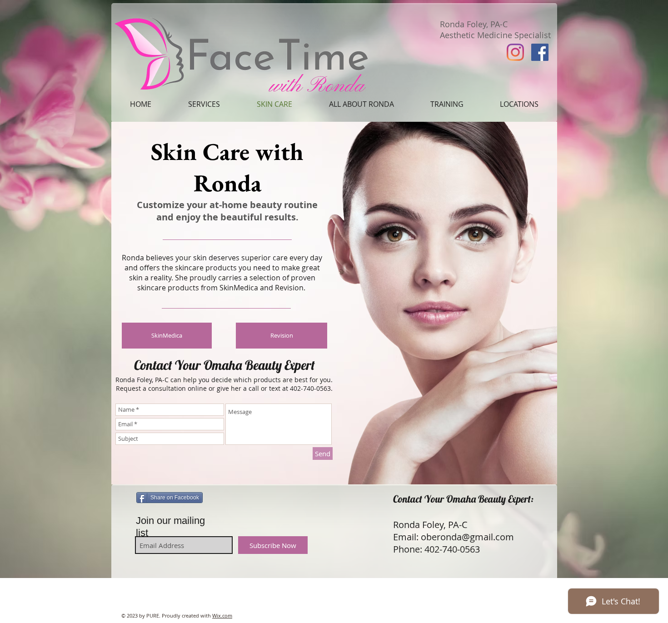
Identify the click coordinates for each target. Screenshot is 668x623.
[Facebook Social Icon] (539, 52)
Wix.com (222, 615)
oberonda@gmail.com (467, 537)
